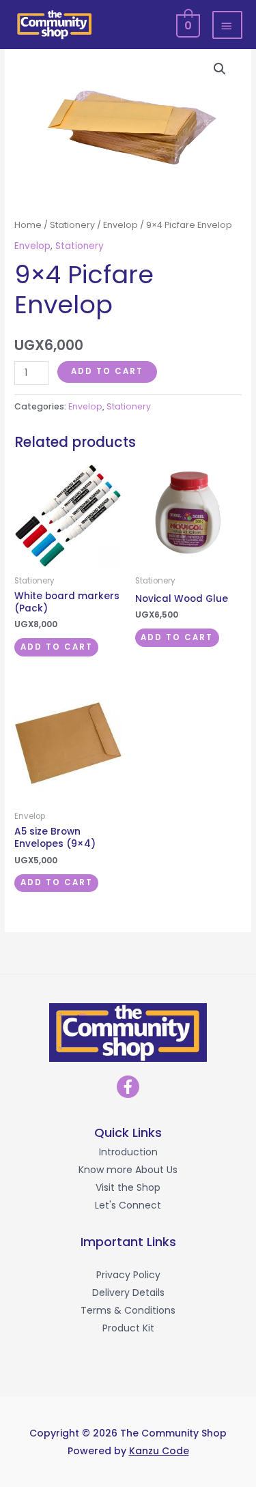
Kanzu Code (159, 1451)
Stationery (72, 225)
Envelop (120, 225)
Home (28, 225)
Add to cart (107, 371)
